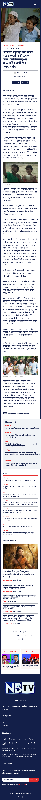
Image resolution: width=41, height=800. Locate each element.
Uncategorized (10, 45)
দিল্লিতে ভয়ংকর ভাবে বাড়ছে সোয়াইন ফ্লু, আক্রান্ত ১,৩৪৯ (18, 526)
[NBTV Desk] (15, 73)
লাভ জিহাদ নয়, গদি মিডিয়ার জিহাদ (30, 666)
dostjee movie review (24, 413)
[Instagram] (23, 797)
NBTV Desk (23, 72)
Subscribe (34, 779)
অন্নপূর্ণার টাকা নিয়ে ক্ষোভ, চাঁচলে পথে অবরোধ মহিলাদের (22, 428)
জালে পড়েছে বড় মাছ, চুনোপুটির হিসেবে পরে (10, 667)
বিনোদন (21, 45)
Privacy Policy (22, 784)
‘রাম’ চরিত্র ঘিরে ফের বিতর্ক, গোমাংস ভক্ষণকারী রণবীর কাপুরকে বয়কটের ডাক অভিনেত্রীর (18, 574)
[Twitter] (18, 82)
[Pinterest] (23, 82)
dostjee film (12, 413)
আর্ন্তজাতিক (6, 516)
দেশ (6, 441)
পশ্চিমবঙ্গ (8, 426)
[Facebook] (14, 82)
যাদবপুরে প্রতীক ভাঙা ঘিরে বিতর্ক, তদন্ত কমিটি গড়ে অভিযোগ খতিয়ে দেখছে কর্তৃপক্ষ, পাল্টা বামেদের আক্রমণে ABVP (22, 454)
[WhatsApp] (27, 82)
